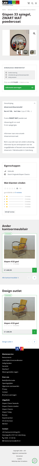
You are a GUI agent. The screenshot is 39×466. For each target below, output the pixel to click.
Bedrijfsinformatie (8, 380)
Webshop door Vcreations (19, 461)
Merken (5, 424)
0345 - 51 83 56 (9, 438)
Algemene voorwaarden (10, 386)
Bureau (4, 415)
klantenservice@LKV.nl (12, 441)
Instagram (22, 348)
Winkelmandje (28, 3)
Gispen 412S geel (11, 261)
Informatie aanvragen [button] (13, 88)
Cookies (19, 459)
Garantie (5, 366)
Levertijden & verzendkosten (12, 360)
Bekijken (34, 270)
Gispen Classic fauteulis (10, 403)
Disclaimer (19, 456)
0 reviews (18, 192)
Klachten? (5, 369)
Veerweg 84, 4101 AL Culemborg (13, 435)
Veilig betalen (7, 363)
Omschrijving (8, 103)
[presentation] (32, 43)
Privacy (4, 389)
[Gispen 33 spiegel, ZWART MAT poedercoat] (35, 32)
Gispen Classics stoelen (10, 406)
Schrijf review (9, 212)
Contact (5, 392)
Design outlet (7, 342)
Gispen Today (7, 412)
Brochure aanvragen (9, 395)
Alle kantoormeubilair (10, 278)
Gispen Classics (7, 409)
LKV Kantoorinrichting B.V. (11, 432)
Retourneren (6, 357)
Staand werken (7, 418)
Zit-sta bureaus (7, 421)
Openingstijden (7, 383)
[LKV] (10, 3)
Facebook (17, 348)
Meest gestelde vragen (10, 372)
